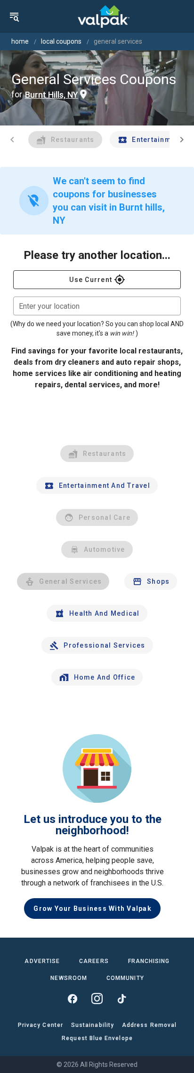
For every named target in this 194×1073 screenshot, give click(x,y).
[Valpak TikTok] (121, 998)
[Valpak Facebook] (72, 998)
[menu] (14, 16)
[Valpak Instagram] (97, 998)
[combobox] (97, 306)
